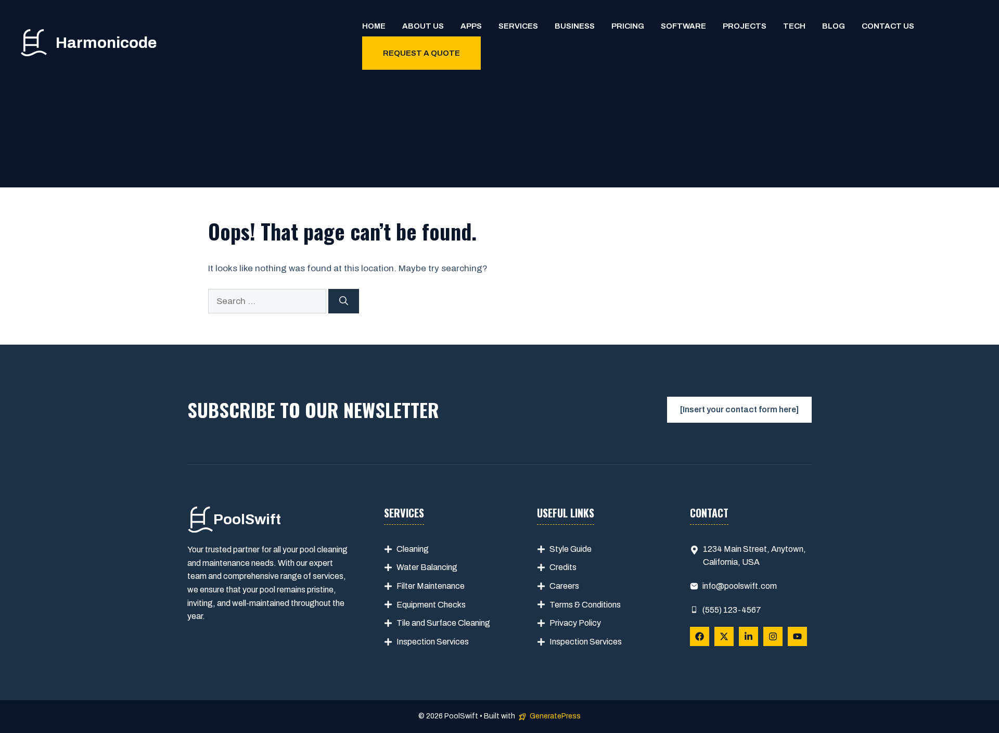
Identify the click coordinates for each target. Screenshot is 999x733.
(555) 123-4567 (731, 609)
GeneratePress (555, 716)
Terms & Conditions (585, 604)
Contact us (888, 26)
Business (575, 26)
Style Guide (570, 549)
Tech (794, 26)
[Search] (343, 301)
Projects (744, 26)
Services (518, 26)
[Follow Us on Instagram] (773, 636)
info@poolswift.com (739, 586)
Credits (563, 567)
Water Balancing (426, 567)
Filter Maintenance (430, 586)
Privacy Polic (573, 622)
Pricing (627, 26)
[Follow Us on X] (724, 636)
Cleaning (412, 549)
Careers (564, 586)
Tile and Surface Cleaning (443, 622)
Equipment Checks (431, 604)
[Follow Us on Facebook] (699, 636)
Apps (471, 26)
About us (423, 26)
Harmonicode (106, 42)
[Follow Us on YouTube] (797, 636)
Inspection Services (432, 641)
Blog (833, 26)
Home (374, 26)
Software (683, 26)
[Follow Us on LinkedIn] (748, 636)
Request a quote (421, 53)
